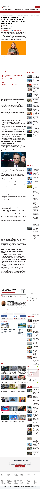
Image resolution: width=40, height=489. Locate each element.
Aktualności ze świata (3, 483)
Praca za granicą (16, 477)
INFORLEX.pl (20, 4)
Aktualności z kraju (3, 482)
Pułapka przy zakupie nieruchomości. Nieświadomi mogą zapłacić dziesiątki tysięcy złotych (4, 331)
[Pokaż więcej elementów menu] (39, 9)
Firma (8, 475)
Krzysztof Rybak (14, 26)
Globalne (2, 481)
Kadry (21, 481)
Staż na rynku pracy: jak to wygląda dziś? (10, 84)
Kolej (27, 476)
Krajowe (2, 480)
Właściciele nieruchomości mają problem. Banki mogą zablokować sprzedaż (4, 312)
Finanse (8, 477)
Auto (27, 482)
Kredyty (8, 482)
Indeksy (34, 474)
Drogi (27, 475)
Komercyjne (21, 476)
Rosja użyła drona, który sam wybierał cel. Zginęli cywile (13, 404)
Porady (34, 483)
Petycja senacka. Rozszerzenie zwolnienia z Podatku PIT (13, 330)
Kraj (3, 15)
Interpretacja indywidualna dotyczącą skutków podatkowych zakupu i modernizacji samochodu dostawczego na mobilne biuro (22, 332)
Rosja (1, 474)
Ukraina (1, 475)
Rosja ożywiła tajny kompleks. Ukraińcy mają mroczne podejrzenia (21, 413)
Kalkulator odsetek (16, 483)
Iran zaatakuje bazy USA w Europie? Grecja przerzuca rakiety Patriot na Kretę (5, 422)
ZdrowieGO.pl (24, 4)
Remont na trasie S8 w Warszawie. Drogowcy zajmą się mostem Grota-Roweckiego (13, 372)
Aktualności (6, 15)
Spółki (34, 475)
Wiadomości (28, 480)
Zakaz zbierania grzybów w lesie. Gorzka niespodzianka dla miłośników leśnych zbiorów (13, 391)
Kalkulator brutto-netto (16, 480)
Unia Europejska (3, 477)
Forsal (1, 15)
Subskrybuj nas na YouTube (6, 30)
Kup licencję (20, 296)
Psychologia (35, 482)
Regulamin (22, 486)
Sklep (38, 4)
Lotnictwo (28, 477)
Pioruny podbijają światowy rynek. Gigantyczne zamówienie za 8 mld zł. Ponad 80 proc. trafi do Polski (5, 372)
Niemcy (1, 476)
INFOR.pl (12, 4)
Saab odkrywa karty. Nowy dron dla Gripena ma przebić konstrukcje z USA (13, 413)
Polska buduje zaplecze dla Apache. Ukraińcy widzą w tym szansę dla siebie (13, 381)
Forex (34, 476)
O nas (8, 486)
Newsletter (29, 4)
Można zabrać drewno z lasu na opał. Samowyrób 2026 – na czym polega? (22, 381)
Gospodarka (28, 481)
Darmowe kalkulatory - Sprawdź (9, 292)
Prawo (21, 480)
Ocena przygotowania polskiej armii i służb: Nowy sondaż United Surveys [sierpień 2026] (4, 391)
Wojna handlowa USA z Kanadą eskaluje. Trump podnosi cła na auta (22, 404)
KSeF (7, 476)
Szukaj (38, 6)
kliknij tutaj (23, 469)
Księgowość (21, 482)
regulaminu (20, 464)
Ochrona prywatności (17, 486)
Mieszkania (21, 475)
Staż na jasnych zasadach (7, 78)
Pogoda (28, 483)
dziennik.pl (16, 4)
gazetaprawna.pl (34, 4)
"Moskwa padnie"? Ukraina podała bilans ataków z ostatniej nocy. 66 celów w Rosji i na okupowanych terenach (22, 422)
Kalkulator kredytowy (16, 484)
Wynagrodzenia (16, 475)
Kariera (15, 476)
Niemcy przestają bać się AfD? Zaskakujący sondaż (13, 422)
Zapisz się (20, 466)
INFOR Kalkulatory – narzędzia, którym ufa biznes (9, 290)
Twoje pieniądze (9, 483)
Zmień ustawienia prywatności (29, 486)
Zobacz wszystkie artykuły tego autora (6, 309)
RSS (35, 486)
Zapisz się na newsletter (18, 30)
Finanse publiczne (9, 481)
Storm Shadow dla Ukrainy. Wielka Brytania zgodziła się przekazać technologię (4, 404)
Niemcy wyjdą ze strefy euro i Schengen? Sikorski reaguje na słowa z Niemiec (4, 381)
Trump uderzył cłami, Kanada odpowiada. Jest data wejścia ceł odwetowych (4, 413)
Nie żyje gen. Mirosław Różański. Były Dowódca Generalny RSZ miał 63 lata (22, 372)
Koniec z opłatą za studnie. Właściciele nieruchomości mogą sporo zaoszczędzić (21, 391)
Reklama (11, 486)
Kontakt (5, 486)
